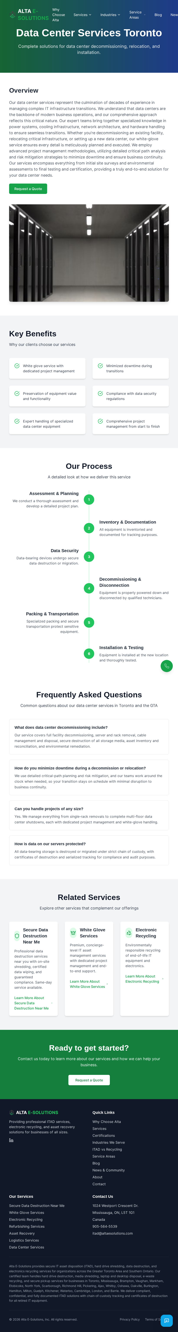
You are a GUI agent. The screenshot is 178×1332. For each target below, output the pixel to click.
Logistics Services (24, 1240)
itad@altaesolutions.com (112, 1233)
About (97, 1177)
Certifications (103, 1135)
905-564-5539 (104, 1226)
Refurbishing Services (26, 1226)
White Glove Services (26, 1212)
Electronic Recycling (26, 1219)
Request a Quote (28, 189)
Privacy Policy (130, 1319)
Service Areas (103, 1156)
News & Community (108, 1170)
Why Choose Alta (58, 14)
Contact (99, 1184)
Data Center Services (26, 1247)
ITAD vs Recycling (107, 1149)
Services (99, 1128)
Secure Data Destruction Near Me (36, 1205)
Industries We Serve (108, 1142)
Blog (158, 15)
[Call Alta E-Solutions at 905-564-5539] (167, 666)
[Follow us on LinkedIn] (11, 1140)
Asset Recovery (22, 1233)
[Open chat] (167, 1321)
